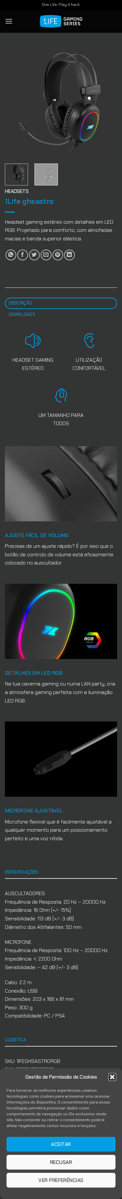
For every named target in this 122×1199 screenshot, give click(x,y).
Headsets (17, 191)
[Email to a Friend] (46, 255)
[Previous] (15, 102)
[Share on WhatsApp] (11, 255)
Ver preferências (60, 1180)
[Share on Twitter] (34, 255)
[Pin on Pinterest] (57, 255)
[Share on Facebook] (22, 255)
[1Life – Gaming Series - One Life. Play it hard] (61, 21)
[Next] (107, 102)
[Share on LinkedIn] (69, 255)
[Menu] (9, 21)
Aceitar (61, 1144)
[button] (112, 1077)
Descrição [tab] (20, 303)
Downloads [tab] (22, 314)
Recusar (61, 1162)
